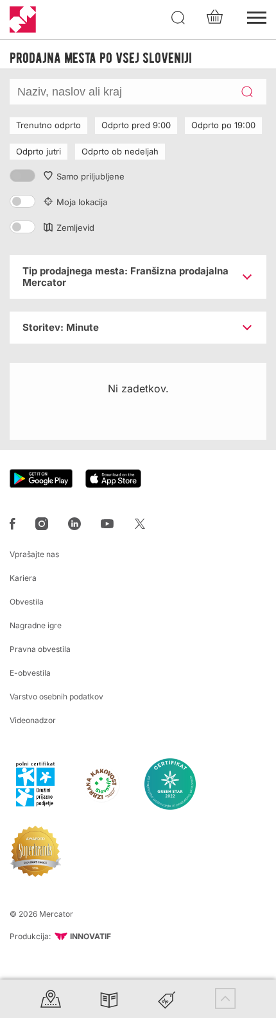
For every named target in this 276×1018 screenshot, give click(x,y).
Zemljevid (75, 227)
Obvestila (27, 601)
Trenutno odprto (48, 125)
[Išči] (178, 18)
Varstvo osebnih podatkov (56, 696)
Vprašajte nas (34, 554)
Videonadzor (33, 720)
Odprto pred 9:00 (136, 125)
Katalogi (109, 998)
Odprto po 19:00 (223, 125)
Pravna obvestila (40, 649)
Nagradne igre (36, 625)
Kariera (23, 578)
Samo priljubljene (90, 176)
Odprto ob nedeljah (120, 151)
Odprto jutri (38, 151)
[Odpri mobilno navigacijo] (256, 16)
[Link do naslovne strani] (23, 19)
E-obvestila (30, 673)
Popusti (167, 998)
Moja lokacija (81, 202)
